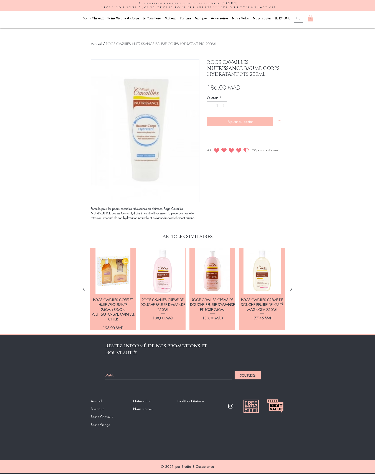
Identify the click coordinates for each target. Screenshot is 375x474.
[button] (310, 18)
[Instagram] (230, 406)
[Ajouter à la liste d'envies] (279, 121)
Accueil (96, 43)
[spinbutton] (217, 106)
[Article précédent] (83, 289)
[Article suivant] (291, 289)
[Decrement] (211, 106)
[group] (187, 289)
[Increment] (224, 106)
